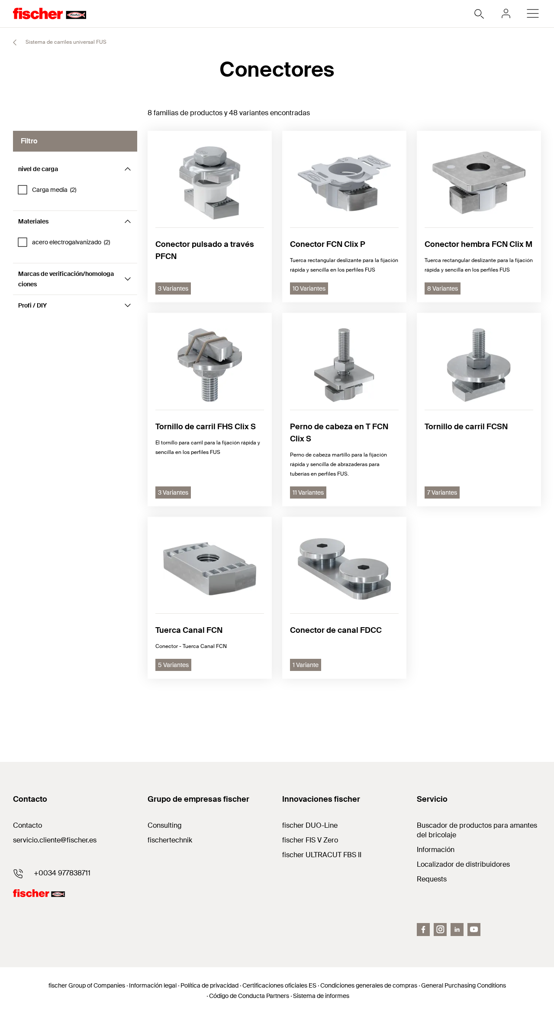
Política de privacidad (209, 985)
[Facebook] (423, 929)
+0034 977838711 (62, 873)
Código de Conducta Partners (249, 996)
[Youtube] (473, 929)
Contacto (27, 825)
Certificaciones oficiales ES (279, 985)
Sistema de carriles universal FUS (65, 42)
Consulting (165, 825)
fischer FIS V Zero (310, 840)
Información (435, 849)
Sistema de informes (321, 996)
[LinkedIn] (457, 929)
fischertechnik (170, 840)
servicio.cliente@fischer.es (55, 840)
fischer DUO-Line (310, 825)
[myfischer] (506, 13)
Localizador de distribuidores (463, 864)
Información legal (153, 985)
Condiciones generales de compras (368, 985)
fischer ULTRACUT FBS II (321, 854)
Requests (432, 879)
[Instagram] (440, 929)
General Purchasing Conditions (463, 985)
